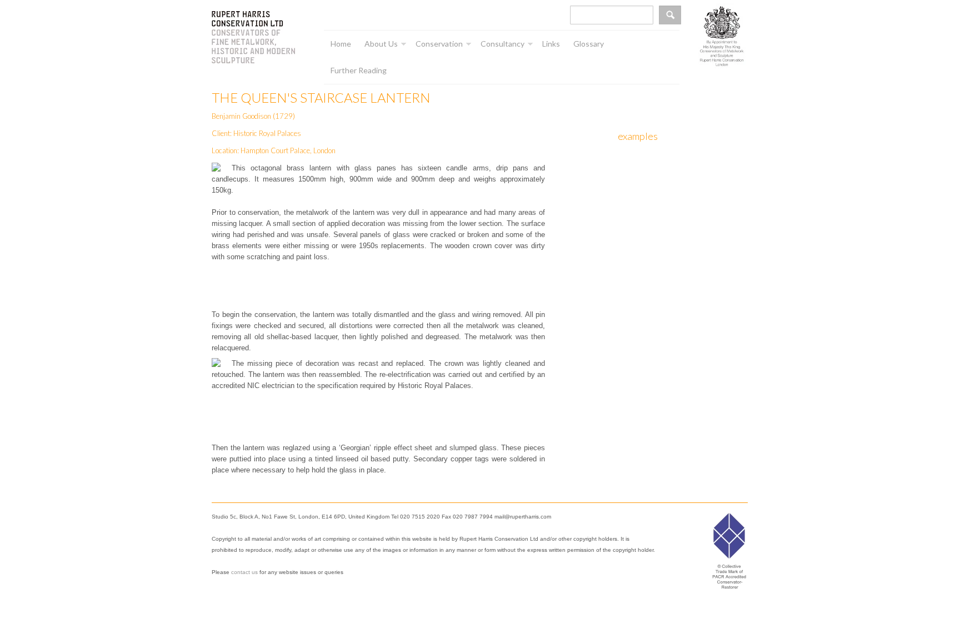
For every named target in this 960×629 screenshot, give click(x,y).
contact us (244, 572)
